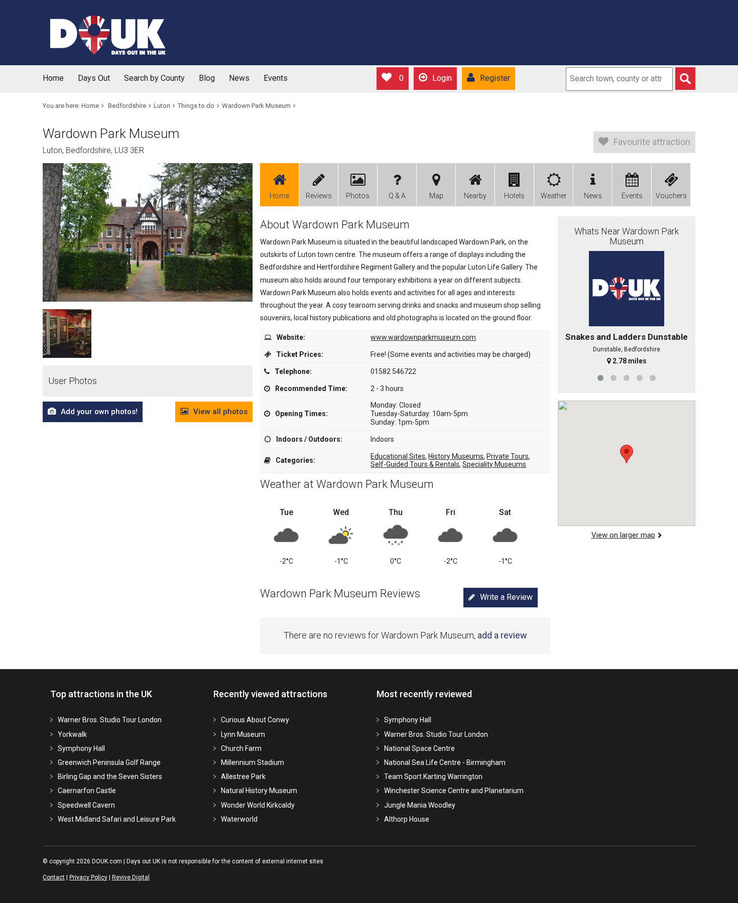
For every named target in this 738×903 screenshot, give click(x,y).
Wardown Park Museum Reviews (340, 593)
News (239, 78)
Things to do (196, 105)
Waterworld (239, 819)
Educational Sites (398, 456)
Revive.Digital (131, 877)
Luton (162, 105)
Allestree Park (243, 776)
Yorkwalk (72, 734)
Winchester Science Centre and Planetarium (454, 791)
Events (276, 78)
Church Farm (241, 748)
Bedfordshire (127, 105)
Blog (207, 78)
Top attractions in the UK (101, 694)
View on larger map (623, 535)
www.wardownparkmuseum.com (423, 337)
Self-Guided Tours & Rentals (415, 464)
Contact (54, 877)
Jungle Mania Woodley (419, 805)
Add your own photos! (99, 411)
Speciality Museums (494, 464)
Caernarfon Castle (87, 791)
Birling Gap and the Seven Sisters (110, 776)
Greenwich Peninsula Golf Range (109, 762)
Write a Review (506, 597)
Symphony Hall (81, 748)
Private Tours (507, 456)
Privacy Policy (88, 877)
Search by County (154, 78)
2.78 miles (629, 361)
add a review (502, 635)
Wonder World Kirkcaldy (258, 805)
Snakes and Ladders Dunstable (626, 337)
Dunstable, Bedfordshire (626, 349)
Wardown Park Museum (256, 105)
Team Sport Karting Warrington (433, 776)
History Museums (455, 456)
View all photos (220, 411)
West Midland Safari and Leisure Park (117, 819)
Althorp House (406, 819)
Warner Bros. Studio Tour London (110, 720)
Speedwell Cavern (86, 805)
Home (53, 78)
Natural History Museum (259, 791)
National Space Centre (419, 748)
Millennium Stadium (252, 762)
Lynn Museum (243, 734)
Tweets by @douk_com (569, 680)
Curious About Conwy (255, 720)
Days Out (94, 78)
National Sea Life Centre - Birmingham (445, 762)
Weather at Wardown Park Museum (347, 484)
